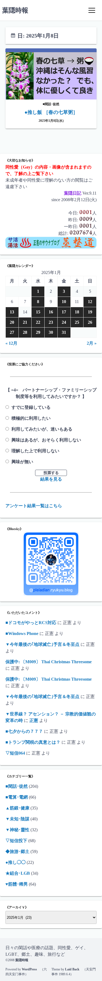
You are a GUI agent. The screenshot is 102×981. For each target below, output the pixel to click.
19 (90, 312)
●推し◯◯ (15, 862)
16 (51, 312)
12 (90, 301)
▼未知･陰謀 (17, 819)
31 (64, 332)
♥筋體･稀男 (16, 884)
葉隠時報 (15, 10)
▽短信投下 (16, 840)
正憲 (33, 720)
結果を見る (51, 479)
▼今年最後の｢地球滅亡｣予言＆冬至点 (42, 644)
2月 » (92, 343)
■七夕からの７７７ (24, 731)
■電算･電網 (16, 797)
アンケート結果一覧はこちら (33, 505)
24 (64, 322)
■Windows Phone (21, 633)
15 (38, 312)
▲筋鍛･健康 (17, 808)
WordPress (29, 969)
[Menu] (92, 10)
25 (77, 322)
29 (38, 332)
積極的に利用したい (31, 418)
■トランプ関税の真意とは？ (32, 742)
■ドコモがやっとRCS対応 (30, 622)
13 (12, 312)
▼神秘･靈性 (17, 829)
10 (64, 301)
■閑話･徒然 (16, 786)
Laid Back (72, 969)
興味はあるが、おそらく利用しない (46, 440)
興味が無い (22, 461)
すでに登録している (31, 407)
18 (77, 312)
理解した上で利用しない (35, 451)
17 (64, 312)
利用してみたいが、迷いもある (41, 429)
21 (25, 322)
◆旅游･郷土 (17, 851)
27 (12, 332)
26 (90, 322)
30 (51, 332)
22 (38, 322)
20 (12, 322)
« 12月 (11, 343)
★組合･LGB (17, 873)
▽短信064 (15, 753)
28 (25, 332)
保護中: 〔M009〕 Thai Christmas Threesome (48, 661)
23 (51, 322)
